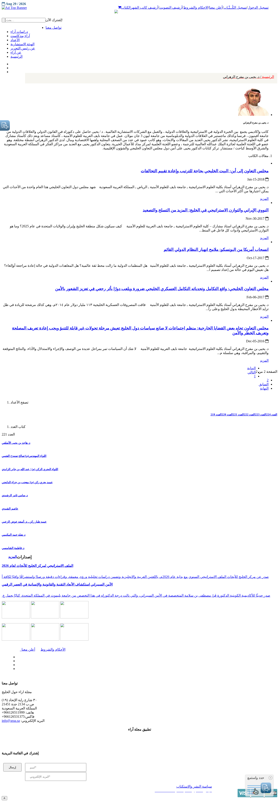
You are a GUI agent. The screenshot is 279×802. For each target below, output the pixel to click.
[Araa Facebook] (16, 656)
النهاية (264, 388)
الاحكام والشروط (195, 7)
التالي (252, 372)
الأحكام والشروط (53, 649)
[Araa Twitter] (11, 67)
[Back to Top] (4, 798)
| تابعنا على (80, 669)
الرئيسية (248, 77)
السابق (264, 384)
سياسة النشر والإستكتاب (194, 786)
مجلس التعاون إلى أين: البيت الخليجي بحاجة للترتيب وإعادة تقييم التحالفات (205, 171)
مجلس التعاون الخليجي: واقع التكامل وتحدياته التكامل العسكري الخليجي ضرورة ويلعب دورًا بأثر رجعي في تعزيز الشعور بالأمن (162, 288)
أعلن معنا (216, 7)
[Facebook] (10, 63)
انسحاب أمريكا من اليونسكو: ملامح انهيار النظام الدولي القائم (216, 249)
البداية (251, 368)
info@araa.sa (11, 721)
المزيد (264, 199)
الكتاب (126, 7)
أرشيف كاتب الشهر (144, 7)
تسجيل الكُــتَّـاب (235, 7)
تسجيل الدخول (258, 7)
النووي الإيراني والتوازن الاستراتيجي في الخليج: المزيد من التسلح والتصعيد (206, 210)
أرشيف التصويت (170, 7)
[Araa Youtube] (10, 71)
